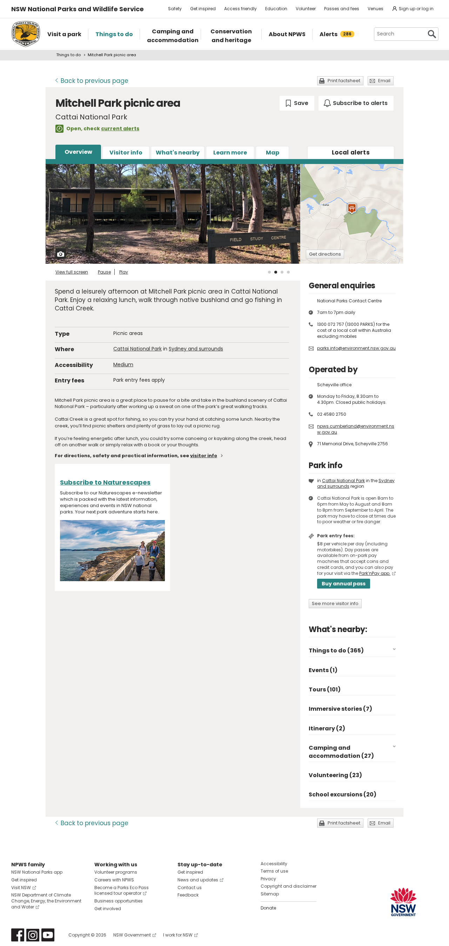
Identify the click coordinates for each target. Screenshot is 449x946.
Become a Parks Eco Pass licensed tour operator (121, 890)
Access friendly (240, 9)
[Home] (25, 34)
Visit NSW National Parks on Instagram (32, 934)
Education (276, 9)
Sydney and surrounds (196, 348)
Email (384, 80)
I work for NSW (178, 935)
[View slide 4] (288, 272)
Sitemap (270, 894)
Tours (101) (325, 689)
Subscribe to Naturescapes (105, 482)
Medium (123, 364)
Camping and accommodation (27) (341, 752)
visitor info (203, 455)
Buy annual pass (344, 583)
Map (272, 153)
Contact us (189, 888)
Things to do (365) (336, 650)
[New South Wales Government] (403, 902)
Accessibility (274, 864)
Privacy (268, 879)
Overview (78, 152)
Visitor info (125, 153)
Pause (104, 272)
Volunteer (306, 9)
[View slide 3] (282, 272)
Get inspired (203, 9)
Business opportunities (118, 901)
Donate (268, 908)
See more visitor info (335, 603)
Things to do (68, 55)
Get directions (325, 254)
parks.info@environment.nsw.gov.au (356, 348)
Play (123, 272)
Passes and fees (341, 9)
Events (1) (323, 670)
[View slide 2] (275, 272)
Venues (375, 9)
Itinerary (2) (327, 728)
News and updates (197, 880)
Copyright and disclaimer (288, 886)
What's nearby (178, 153)
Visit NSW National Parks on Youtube (47, 934)
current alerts (120, 128)
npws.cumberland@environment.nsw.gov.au (355, 429)
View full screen (71, 272)
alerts (351, 152)
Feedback (188, 895)
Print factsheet (344, 80)
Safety (175, 9)
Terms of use (274, 871)
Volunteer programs (115, 872)
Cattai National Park (137, 348)
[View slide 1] (269, 272)
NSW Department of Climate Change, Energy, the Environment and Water (46, 901)
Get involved (107, 909)
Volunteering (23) (335, 775)
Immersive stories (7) (340, 709)
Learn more (230, 153)
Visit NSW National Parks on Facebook (17, 934)
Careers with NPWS (114, 880)
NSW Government (132, 935)
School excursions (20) (342, 794)
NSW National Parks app (36, 872)
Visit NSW (21, 888)
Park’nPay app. (374, 573)
